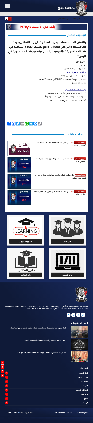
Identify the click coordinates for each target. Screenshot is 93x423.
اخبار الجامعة (83, 373)
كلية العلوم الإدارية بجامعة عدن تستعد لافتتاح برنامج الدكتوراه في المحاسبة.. (38, 328)
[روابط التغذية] (2, 363)
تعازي (86, 399)
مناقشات (84, 382)
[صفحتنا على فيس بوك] (2, 367)
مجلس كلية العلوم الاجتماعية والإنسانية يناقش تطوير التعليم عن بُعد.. (40, 352)
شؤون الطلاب (82, 377)
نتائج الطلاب (67, 241)
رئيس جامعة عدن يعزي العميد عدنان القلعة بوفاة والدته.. (45, 340)
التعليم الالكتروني (25, 241)
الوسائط (84, 403)
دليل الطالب (26, 275)
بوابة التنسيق (67, 275)
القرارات (85, 386)
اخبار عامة (84, 394)
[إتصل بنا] (73, 315)
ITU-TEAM (12, 412)
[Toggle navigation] (7, 6)
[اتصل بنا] (2, 371)
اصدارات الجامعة (82, 390)
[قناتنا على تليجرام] (2, 375)
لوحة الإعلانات (75, 134)
